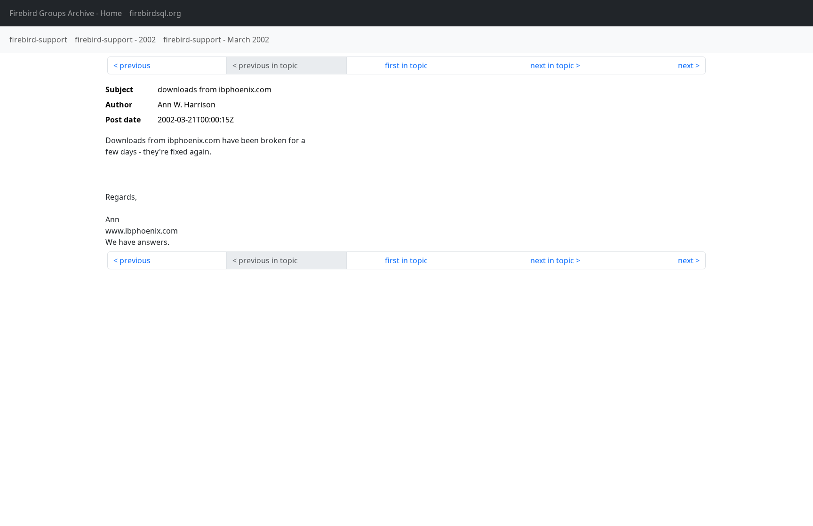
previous (135, 65)
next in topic (552, 65)
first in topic (406, 65)
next (685, 65)
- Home (65, 13)
